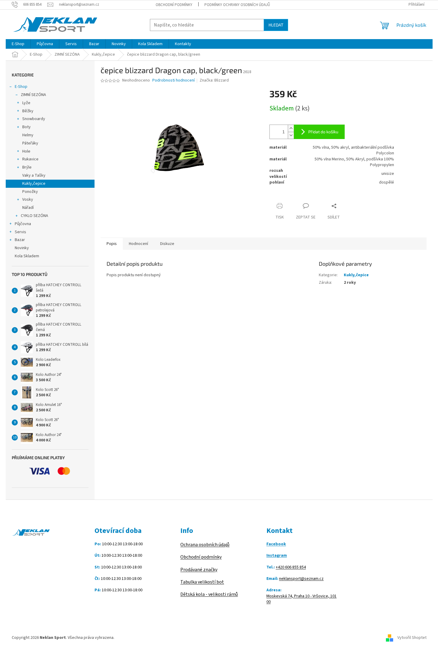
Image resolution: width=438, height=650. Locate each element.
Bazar (20, 240)
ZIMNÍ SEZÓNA (33, 95)
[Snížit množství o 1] (291, 135)
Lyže (26, 103)
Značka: (214, 80)
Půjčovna (23, 224)
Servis (20, 232)
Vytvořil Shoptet (412, 638)
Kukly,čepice (33, 184)
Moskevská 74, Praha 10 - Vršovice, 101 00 (301, 599)
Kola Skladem (27, 256)
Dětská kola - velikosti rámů (209, 594)
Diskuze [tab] (167, 244)
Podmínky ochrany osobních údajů (237, 5)
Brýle (27, 167)
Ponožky (30, 192)
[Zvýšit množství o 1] (291, 128)
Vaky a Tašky (33, 175)
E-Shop (21, 87)
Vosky (27, 200)
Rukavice (30, 159)
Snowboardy (33, 119)
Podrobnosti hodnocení (173, 80)
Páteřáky (30, 143)
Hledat (276, 24)
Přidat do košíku (323, 131)
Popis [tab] (112, 244)
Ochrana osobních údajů (204, 544)
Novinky (22, 248)
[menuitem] (18, 44)
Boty (26, 127)
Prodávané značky (198, 569)
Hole (26, 151)
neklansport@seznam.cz (301, 579)
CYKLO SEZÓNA (34, 216)
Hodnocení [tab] (138, 244)
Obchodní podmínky (174, 5)
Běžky (27, 111)
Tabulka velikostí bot (202, 582)
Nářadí (28, 208)
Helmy (27, 135)
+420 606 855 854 (291, 567)
